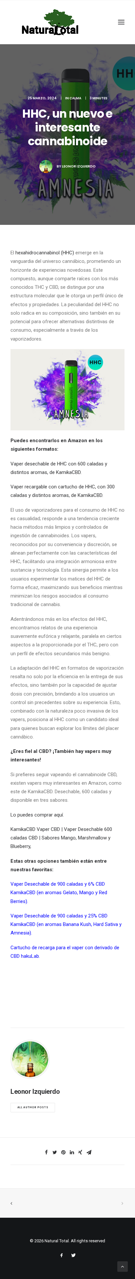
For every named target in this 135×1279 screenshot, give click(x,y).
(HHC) (67, 253)
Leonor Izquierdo (79, 166)
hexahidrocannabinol (37, 253)
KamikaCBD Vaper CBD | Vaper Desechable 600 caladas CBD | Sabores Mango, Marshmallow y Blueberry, (61, 838)
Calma (75, 98)
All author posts (32, 1108)
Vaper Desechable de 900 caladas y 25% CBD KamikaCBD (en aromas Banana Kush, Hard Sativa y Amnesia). (66, 924)
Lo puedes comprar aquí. (37, 815)
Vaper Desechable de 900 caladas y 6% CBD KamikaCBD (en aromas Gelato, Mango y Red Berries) (58, 892)
